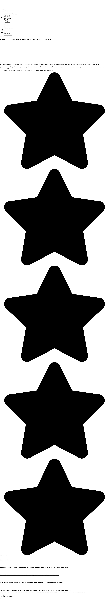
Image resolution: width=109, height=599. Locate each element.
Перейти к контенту (3, 0)
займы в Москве (6, 23)
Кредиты (3, 10)
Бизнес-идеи (4, 30)
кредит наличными (7, 16)
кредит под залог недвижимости (9, 13)
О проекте (4, 594)
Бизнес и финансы (7, 33)
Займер (6, 20)
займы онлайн (6, 24)
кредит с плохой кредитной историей (10, 14)
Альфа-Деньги (7, 22)
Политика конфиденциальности (7, 596)
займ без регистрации (7, 27)
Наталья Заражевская (4, 559)
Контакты (3, 593)
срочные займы (6, 25)
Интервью (5, 31)
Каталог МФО (6, 19)
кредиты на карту (7, 12)
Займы (3, 17)
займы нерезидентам (7, 26)
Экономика (5, 36)
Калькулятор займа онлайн (8, 18)
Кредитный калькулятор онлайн (9, 11)
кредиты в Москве (7, 15)
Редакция (3, 595)
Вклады (3, 9)
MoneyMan (7, 21)
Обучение (3, 32)
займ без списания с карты (8, 28)
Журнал (3, 29)
